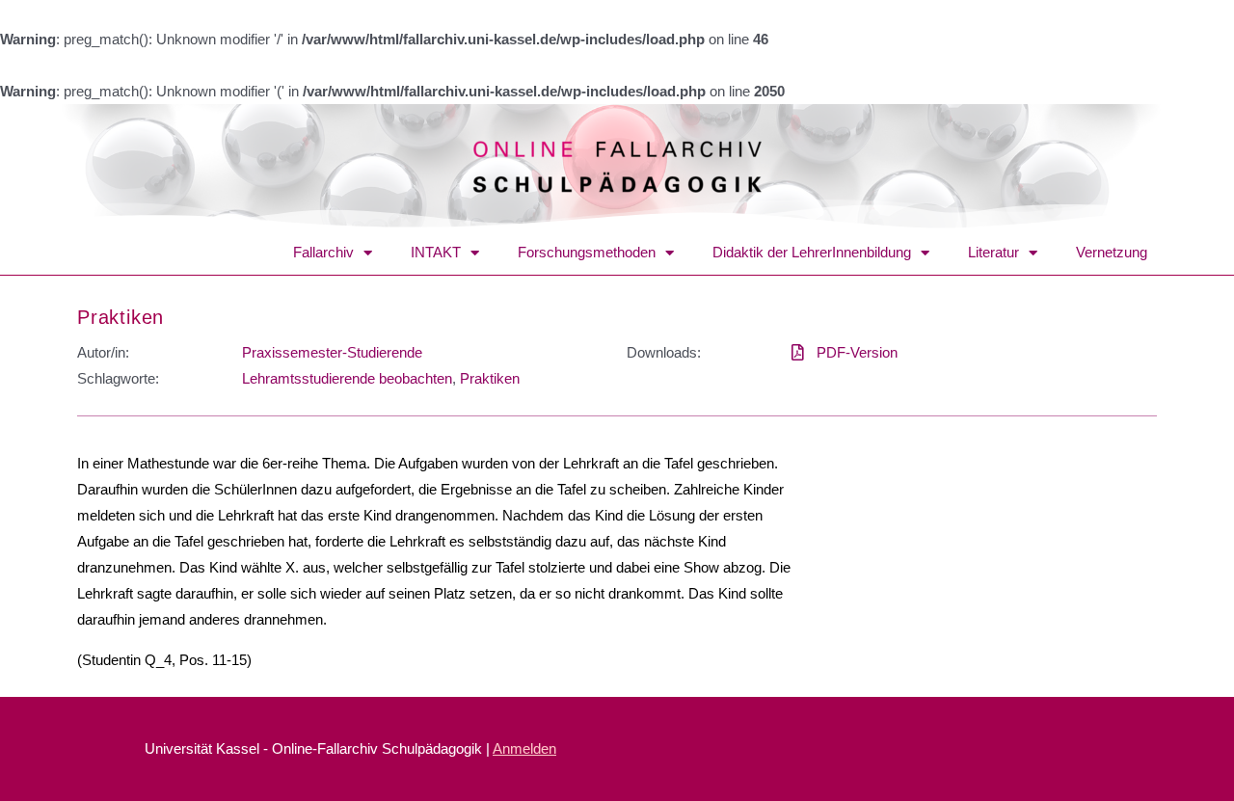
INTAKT (436, 252)
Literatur (993, 252)
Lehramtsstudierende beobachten (347, 378)
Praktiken (120, 317)
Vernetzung (1111, 252)
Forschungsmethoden (587, 252)
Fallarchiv (323, 252)
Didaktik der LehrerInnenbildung (811, 252)
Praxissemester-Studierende (332, 352)
